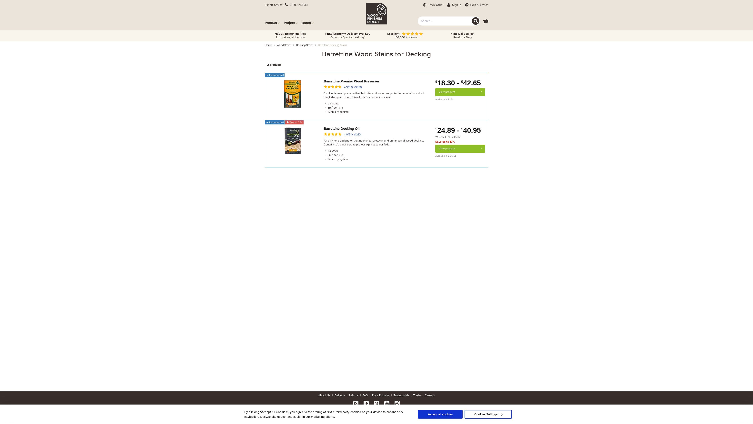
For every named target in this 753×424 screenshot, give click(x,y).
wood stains (284, 45)
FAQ (365, 395)
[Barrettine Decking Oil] (292, 140)
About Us (324, 395)
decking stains (304, 45)
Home (268, 45)
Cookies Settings (486, 414)
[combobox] (449, 21)
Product (271, 23)
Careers (430, 395)
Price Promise (380, 395)
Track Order (435, 5)
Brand (306, 23)
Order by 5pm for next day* (347, 35)
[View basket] (485, 21)
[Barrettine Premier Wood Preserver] (292, 93)
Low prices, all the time (290, 35)
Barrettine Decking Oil (342, 128)
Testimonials (401, 395)
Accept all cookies (440, 414)
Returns (353, 395)
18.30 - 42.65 (458, 83)
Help (478, 5)
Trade (417, 395)
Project (289, 23)
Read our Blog (462, 35)
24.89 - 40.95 (458, 130)
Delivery (340, 395)
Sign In (456, 5)
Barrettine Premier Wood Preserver (351, 81)
